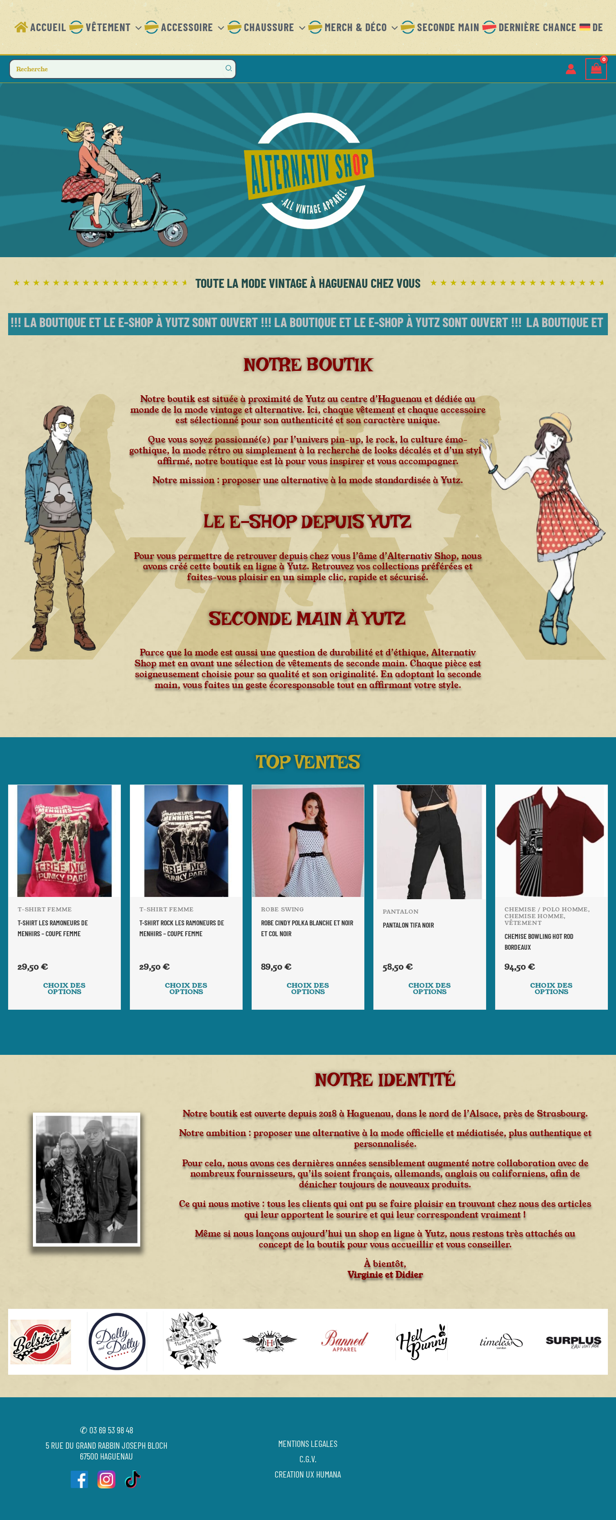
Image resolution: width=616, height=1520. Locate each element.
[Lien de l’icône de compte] (570, 69)
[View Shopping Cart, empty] (596, 69)
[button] (136, 27)
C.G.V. (308, 1458)
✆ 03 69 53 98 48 (106, 1429)
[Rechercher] (229, 69)
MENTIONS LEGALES (307, 1443)
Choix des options (64, 988)
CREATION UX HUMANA (308, 1474)
